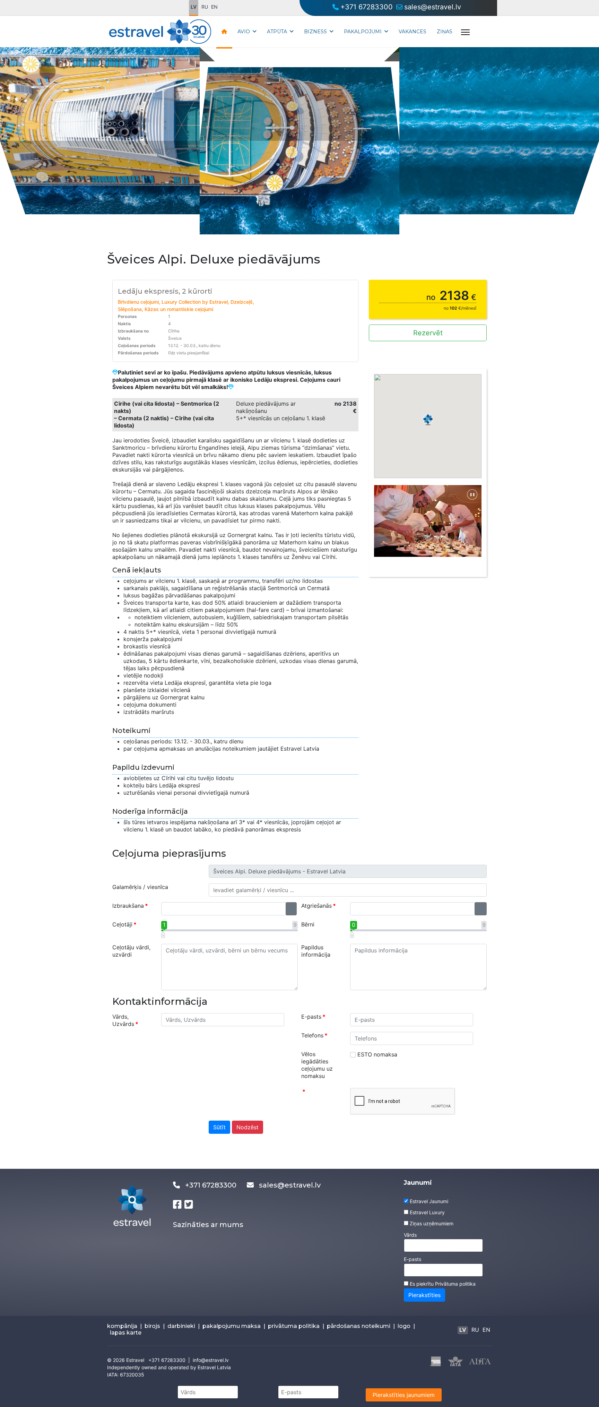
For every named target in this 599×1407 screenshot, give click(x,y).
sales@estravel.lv (432, 7)
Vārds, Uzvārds (125, 1020)
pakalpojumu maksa (231, 1326)
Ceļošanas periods (137, 345)
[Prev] (383, 525)
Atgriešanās (318, 905)
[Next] (471, 525)
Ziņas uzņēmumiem (431, 1223)
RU (204, 7)
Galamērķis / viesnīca (140, 886)
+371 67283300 (366, 7)
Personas (127, 316)
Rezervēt (428, 333)
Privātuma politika (455, 1284)
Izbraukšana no (133, 331)
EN (214, 7)
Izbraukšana (130, 905)
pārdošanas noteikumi (358, 1326)
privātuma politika (294, 1326)
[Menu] (465, 32)
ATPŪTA (277, 31)
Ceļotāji (124, 924)
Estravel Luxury (427, 1212)
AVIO (243, 31)
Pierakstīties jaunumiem (404, 1394)
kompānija (122, 1326)
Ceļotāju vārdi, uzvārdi (131, 951)
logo (404, 1326)
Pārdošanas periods (138, 352)
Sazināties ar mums (208, 1224)
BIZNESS (315, 31)
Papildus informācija (315, 951)
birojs (152, 1326)
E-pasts (313, 1016)
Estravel (135, 1360)
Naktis (124, 323)
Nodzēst (247, 1127)
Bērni (307, 924)
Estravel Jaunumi (429, 1201)
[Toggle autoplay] (472, 494)
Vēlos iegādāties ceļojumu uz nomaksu (317, 1065)
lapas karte (125, 1332)
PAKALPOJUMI (363, 31)
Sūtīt (219, 1127)
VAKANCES (412, 31)
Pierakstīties (424, 1295)
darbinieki (181, 1326)
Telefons (314, 1035)
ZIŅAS (444, 31)
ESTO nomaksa (377, 1054)
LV (194, 7)
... (291, 908)
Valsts (124, 338)
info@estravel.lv (211, 1360)
